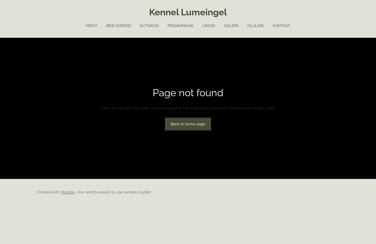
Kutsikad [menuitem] (149, 25)
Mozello (68, 192)
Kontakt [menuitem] (281, 25)
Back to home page (188, 124)
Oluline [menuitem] (255, 25)
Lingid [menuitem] (208, 25)
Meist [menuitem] (91, 25)
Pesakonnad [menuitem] (181, 25)
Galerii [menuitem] (231, 25)
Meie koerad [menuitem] (118, 25)
